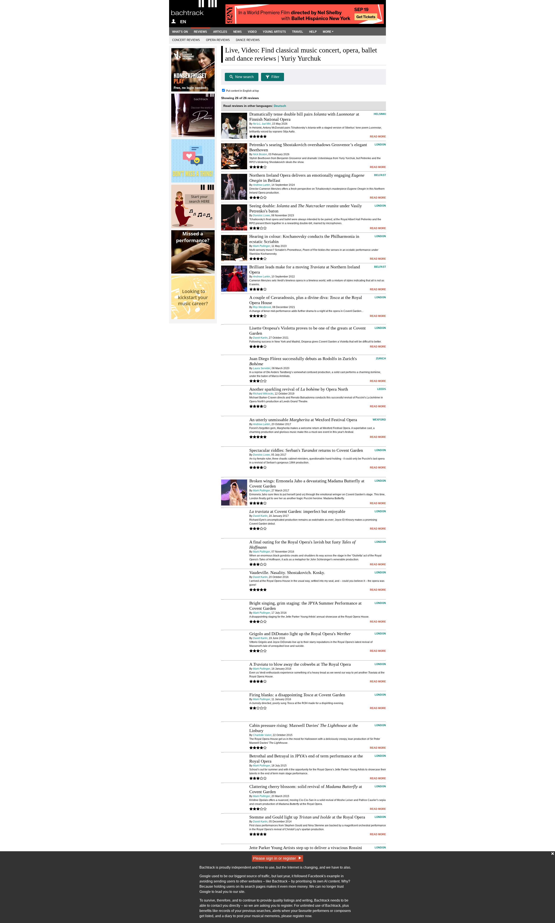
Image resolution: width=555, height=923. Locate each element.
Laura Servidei (261, 368)
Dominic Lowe (261, 215)
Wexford (379, 419)
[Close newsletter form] (552, 853)
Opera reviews (218, 40)
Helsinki (380, 114)
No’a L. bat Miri (262, 123)
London (380, 144)
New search (244, 77)
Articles (220, 31)
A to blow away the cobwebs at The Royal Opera (300, 664)
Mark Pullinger (261, 246)
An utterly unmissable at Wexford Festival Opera (303, 419)
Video (252, 31)
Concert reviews (186, 40)
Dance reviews (248, 40)
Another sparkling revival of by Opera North (298, 389)
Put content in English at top (242, 90)
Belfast (380, 175)
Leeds (381, 389)
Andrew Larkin (261, 184)
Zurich (381, 358)
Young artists (274, 31)
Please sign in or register (274, 858)
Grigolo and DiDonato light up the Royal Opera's (300, 633)
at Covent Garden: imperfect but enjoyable (297, 511)
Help (313, 31)
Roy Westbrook (262, 307)
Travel (297, 31)
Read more (378, 136)
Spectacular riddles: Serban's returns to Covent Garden (306, 450)
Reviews (200, 31)
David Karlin (260, 337)
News (237, 31)
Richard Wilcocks (263, 393)
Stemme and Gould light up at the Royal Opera (307, 817)
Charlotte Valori (262, 735)
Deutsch (280, 106)
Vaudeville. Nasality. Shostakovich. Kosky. (287, 572)
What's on (180, 31)
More (327, 31)
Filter (275, 77)
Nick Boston (260, 154)
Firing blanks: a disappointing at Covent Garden (297, 694)
